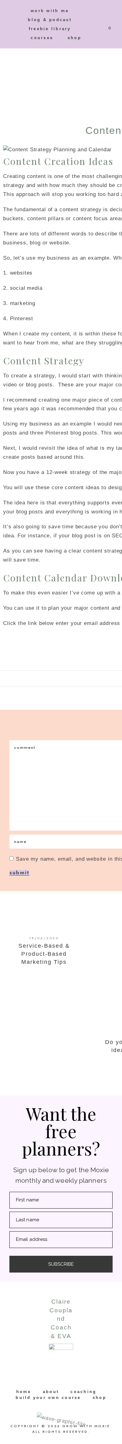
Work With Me (50, 11)
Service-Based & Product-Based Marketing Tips (44, 954)
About (51, 1391)
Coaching (83, 1391)
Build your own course (48, 1397)
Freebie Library (50, 29)
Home (23, 1391)
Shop (74, 38)
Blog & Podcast (50, 20)
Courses (42, 38)
